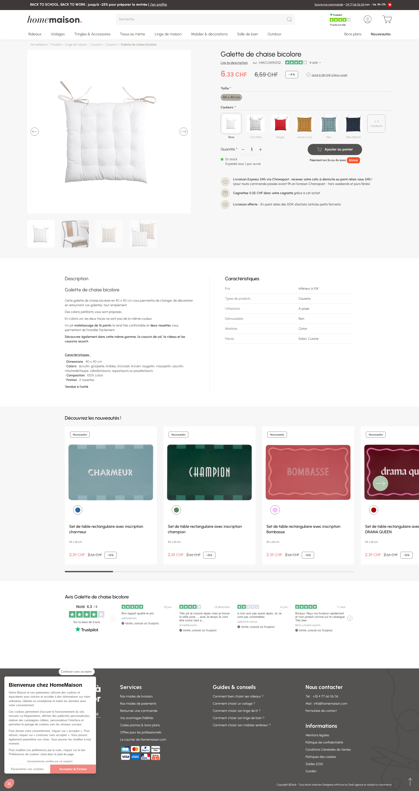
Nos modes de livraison (136, 696)
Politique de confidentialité (324, 742)
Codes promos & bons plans (140, 725)
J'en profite (158, 4)
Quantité (228, 149)
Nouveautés (381, 34)
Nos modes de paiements (138, 704)
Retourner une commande (138, 711)
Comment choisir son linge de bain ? (238, 718)
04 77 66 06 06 (355, 4)
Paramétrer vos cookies (27, 769)
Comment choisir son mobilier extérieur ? (242, 725)
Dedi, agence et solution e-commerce (370, 784)
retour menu (410, 782)
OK (96, 714)
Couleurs (227, 107)
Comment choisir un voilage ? (234, 704)
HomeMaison (39, 44)
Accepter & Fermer (73, 769)
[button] (9, 783)
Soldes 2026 (314, 764)
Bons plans (352, 34)
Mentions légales (317, 735)
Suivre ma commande (328, 4)
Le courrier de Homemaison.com (143, 739)
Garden (311, 771)
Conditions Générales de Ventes (328, 750)
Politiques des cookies (321, 757)
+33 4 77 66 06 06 (325, 696)
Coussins (96, 44)
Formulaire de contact (321, 711)
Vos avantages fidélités (136, 718)
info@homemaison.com (330, 704)
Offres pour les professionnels (140, 732)
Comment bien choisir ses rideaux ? (238, 696)
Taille (225, 88)
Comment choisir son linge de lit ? (237, 711)
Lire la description (234, 63)
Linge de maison (76, 44)
